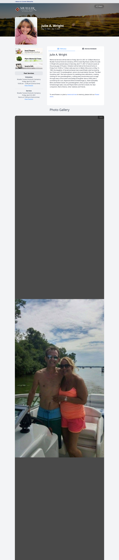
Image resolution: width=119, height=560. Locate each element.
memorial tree (72, 94)
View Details (29, 86)
